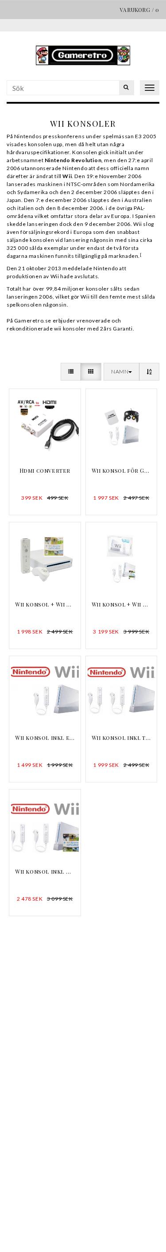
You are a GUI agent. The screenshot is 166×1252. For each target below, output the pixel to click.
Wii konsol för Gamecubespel (121, 470)
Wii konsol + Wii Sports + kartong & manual (121, 604)
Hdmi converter (44, 470)
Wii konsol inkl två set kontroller (121, 737)
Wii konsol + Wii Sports (45, 604)
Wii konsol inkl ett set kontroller (45, 737)
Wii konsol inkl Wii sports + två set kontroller (45, 871)
